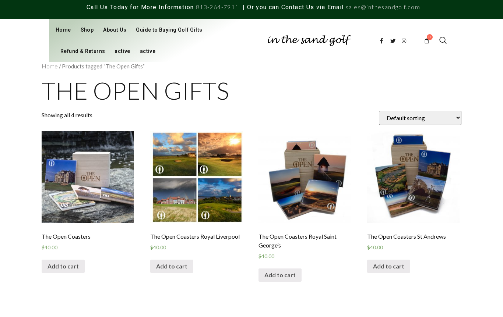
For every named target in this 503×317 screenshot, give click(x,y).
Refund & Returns (82, 51)
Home (63, 30)
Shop (87, 30)
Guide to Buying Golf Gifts (169, 30)
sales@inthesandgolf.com (383, 6)
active (122, 51)
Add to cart (63, 266)
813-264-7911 (217, 6)
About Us (114, 30)
